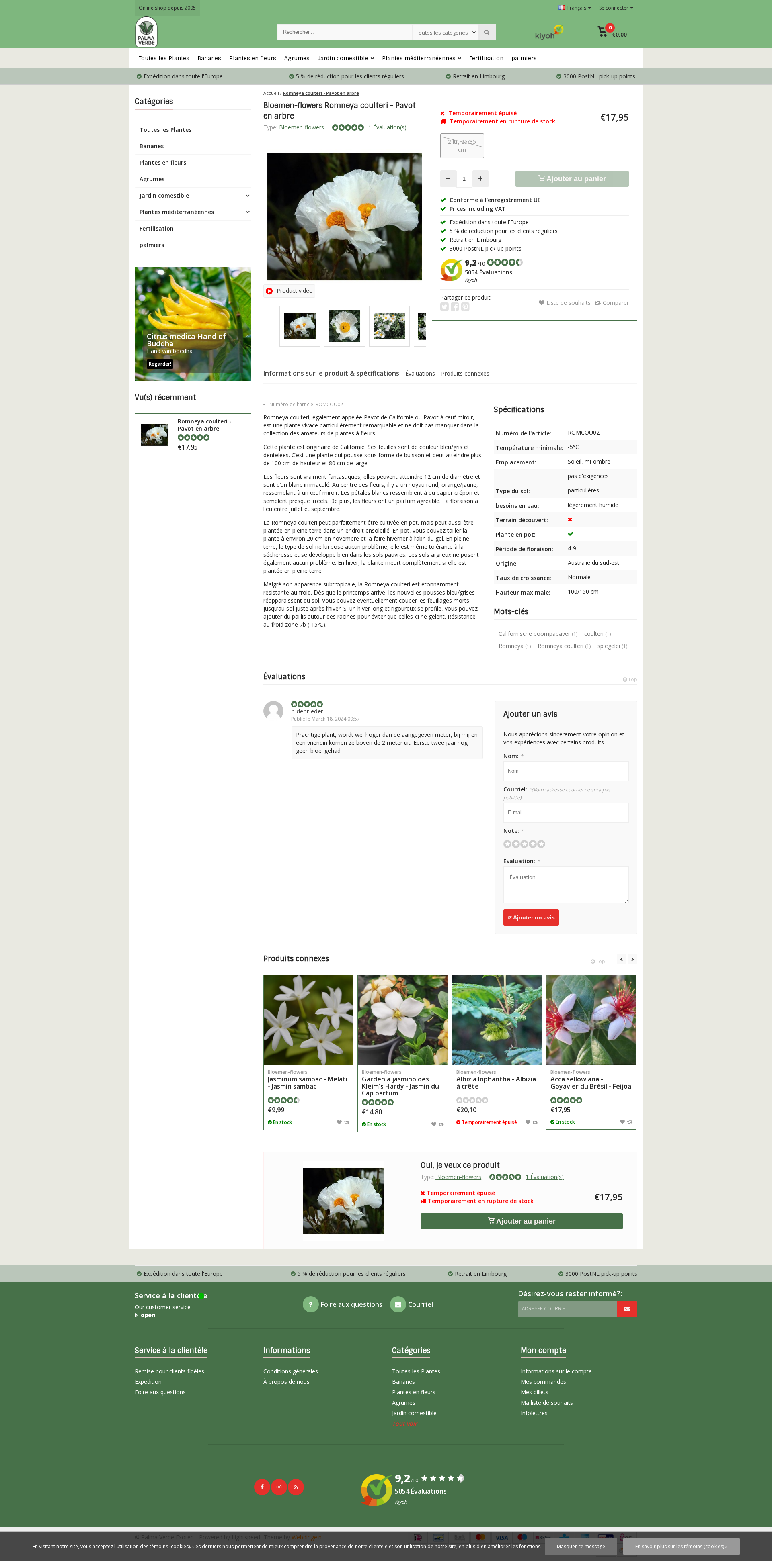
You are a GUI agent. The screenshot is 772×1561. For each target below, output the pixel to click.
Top (632, 679)
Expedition (148, 1381)
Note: (513, 830)
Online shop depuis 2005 (167, 7)
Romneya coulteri (564, 646)
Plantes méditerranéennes (419, 58)
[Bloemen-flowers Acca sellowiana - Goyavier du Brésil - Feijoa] (591, 1019)
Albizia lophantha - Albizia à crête (496, 1080)
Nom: (513, 756)
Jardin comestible (343, 58)
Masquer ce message (581, 1546)
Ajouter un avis (533, 917)
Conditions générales (290, 1371)
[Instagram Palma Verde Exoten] (279, 1487)
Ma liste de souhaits (547, 1402)
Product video (295, 290)
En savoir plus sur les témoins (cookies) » (681, 1546)
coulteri (597, 633)
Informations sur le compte (556, 1371)
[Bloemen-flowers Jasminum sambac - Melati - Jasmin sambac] (308, 1019)
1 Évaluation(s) (387, 127)
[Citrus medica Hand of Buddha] (193, 324)
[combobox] (445, 32)
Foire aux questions (160, 1392)
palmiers (524, 58)
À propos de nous (286, 1381)
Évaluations (420, 373)
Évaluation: (521, 861)
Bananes (209, 58)
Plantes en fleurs (252, 58)
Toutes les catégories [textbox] (442, 32)
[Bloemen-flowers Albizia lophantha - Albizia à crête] (497, 1019)
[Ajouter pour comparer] (346, 1122)
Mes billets (534, 1392)
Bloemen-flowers (301, 127)
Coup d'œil (308, 1052)
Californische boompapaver (538, 633)
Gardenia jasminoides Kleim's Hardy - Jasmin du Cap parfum (400, 1083)
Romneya (515, 646)
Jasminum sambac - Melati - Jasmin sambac (307, 1080)
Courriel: (556, 793)
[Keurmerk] (549, 32)
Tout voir (404, 1423)
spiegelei (612, 646)
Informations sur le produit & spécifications (331, 373)
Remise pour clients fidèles (169, 1371)
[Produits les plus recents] (296, 1487)
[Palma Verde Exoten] (198, 32)
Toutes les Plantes (164, 58)
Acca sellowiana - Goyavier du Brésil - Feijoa (590, 1080)
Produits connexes (465, 373)
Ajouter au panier (575, 179)
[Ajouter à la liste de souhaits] (339, 1122)
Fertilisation (486, 58)
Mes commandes (543, 1381)
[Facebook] (262, 1487)
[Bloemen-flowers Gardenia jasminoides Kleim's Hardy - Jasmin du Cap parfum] (402, 1019)
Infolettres (534, 1413)
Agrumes (297, 58)
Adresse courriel (545, 1308)
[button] (612, 32)
